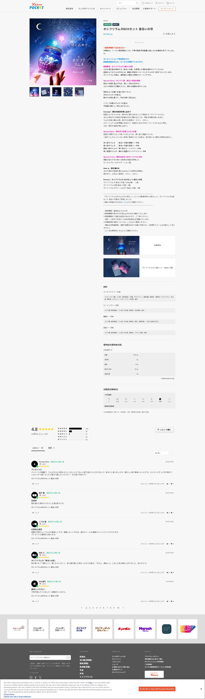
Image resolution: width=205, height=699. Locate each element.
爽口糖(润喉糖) (86, 660)
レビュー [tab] (36, 448)
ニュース (115, 664)
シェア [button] (36, 484)
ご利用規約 (148, 664)
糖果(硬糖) (84, 663)
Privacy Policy (9, 694)
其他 (81, 674)
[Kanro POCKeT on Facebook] (35, 677)
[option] (63, 51)
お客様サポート (149, 9)
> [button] (123, 607)
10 (118, 607)
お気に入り (170, 34)
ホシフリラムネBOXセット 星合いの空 (45, 478)
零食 (81, 670)
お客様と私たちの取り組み (121, 667)
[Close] (201, 689)
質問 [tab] (50, 448)
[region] (102, 689)
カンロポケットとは (86, 9)
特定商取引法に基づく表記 (153, 659)
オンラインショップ (167, 9)
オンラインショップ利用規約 (154, 662)
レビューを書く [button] (165, 430)
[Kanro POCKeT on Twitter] (40, 677)
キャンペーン (105, 9)
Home (105, 21)
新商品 (82, 657)
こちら (129, 222)
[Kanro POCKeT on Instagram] (31, 677)
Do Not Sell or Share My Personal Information (157, 689)
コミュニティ (121, 9)
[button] (168, 484)
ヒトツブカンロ (86, 677)
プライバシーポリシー (152, 656)
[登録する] (68, 657)
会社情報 (135, 9)
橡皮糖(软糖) (85, 667)
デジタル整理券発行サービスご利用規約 (158, 667)
